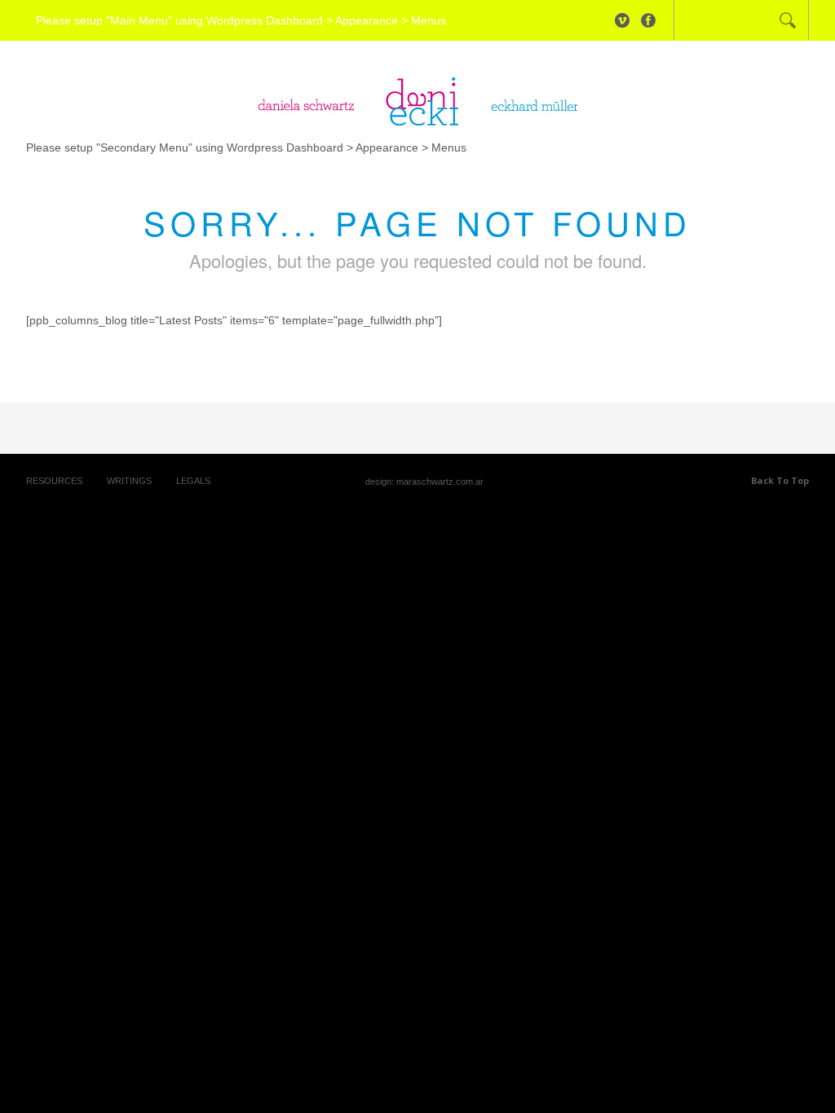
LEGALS (193, 481)
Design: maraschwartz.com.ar (424, 481)
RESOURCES (54, 481)
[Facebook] (648, 20)
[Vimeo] (622, 20)
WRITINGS (129, 481)
